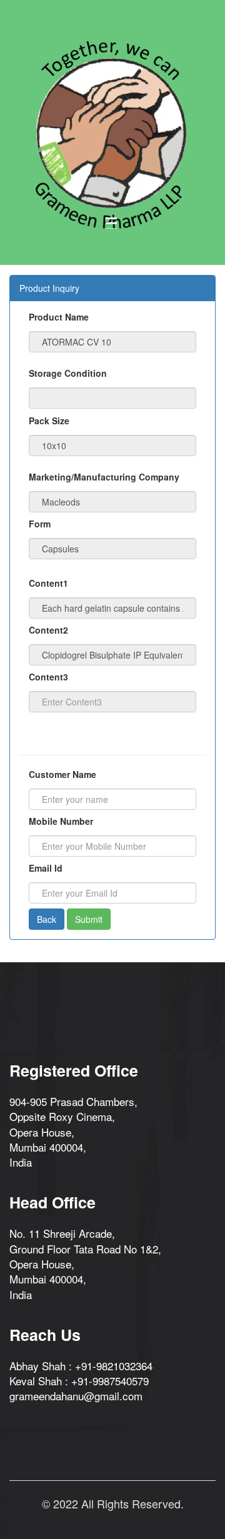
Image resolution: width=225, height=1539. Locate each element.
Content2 (48, 630)
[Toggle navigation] (111, 223)
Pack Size (49, 420)
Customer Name (62, 774)
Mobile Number (61, 821)
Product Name (59, 317)
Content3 (48, 676)
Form (40, 523)
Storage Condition (68, 373)
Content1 (48, 583)
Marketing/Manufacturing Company (104, 477)
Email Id (45, 868)
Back (46, 919)
